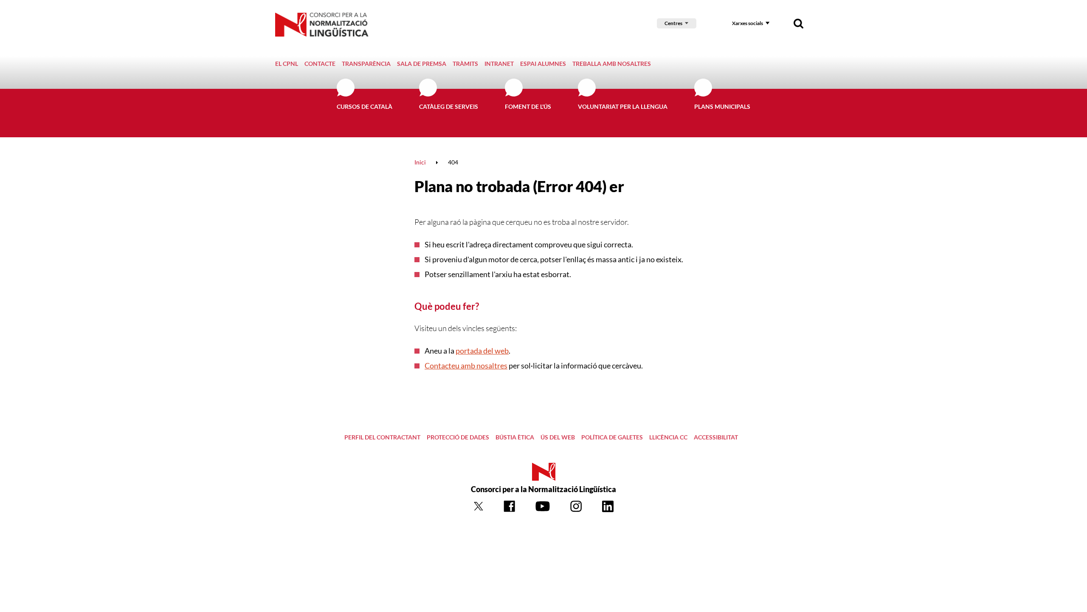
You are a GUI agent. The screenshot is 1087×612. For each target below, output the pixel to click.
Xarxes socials (747, 23)
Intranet (499, 63)
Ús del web (558, 437)
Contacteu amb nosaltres (466, 365)
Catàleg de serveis (448, 106)
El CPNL (286, 63)
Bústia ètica (515, 437)
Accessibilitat (716, 437)
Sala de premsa (421, 63)
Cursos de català (364, 106)
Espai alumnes (543, 63)
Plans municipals (722, 106)
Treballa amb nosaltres (611, 63)
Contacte (319, 63)
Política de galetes (612, 437)
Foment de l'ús (528, 106)
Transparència (366, 63)
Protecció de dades (458, 437)
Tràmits (465, 63)
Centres (673, 23)
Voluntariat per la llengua (622, 106)
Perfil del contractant (382, 437)
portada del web (482, 350)
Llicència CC (668, 437)
